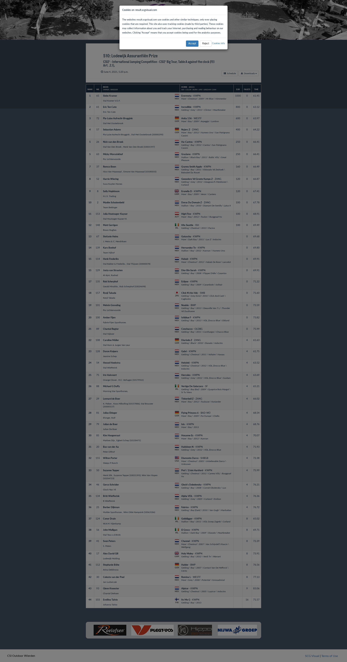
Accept (192, 43)
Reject (205, 43)
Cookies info (218, 43)
